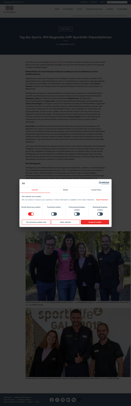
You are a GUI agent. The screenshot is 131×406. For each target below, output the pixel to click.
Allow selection (65, 222)
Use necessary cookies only (36, 222)
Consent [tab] (35, 190)
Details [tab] (65, 190)
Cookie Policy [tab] (96, 190)
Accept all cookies (94, 222)
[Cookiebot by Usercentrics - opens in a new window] (100, 183)
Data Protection (102, 199)
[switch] (54, 214)
